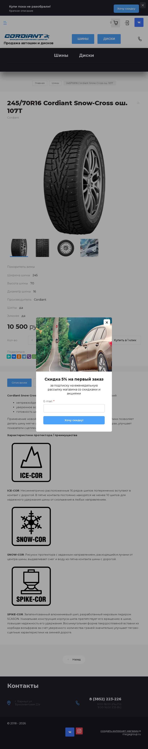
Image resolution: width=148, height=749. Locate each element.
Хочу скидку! (74, 420)
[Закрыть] (107, 322)
